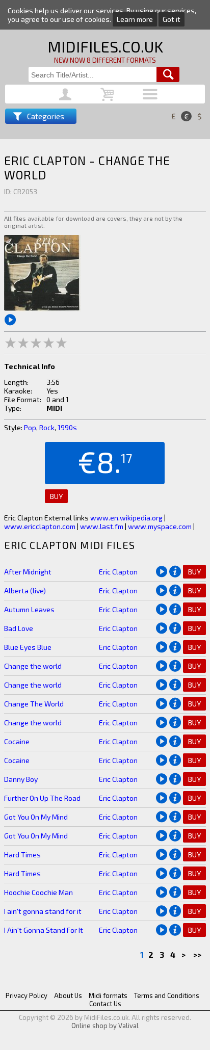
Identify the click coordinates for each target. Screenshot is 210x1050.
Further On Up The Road (42, 798)
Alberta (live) (25, 590)
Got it (171, 19)
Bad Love (18, 628)
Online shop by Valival (105, 1025)
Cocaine (17, 741)
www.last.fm (101, 526)
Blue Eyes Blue (27, 647)
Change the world (33, 666)
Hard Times (22, 854)
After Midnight (27, 571)
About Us (68, 995)
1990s (67, 427)
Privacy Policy (26, 995)
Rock (47, 427)
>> (198, 954)
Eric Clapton (118, 571)
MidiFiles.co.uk (105, 46)
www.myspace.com (160, 526)
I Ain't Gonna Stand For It (43, 930)
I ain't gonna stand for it (43, 911)
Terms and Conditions (166, 995)
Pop (30, 427)
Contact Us (105, 1004)
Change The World (34, 703)
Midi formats (108, 995)
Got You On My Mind (36, 816)
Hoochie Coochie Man (38, 892)
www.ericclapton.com (39, 526)
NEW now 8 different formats (105, 60)
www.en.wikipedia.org (126, 517)
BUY (56, 496)
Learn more (135, 19)
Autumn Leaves (29, 609)
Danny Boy (21, 779)
